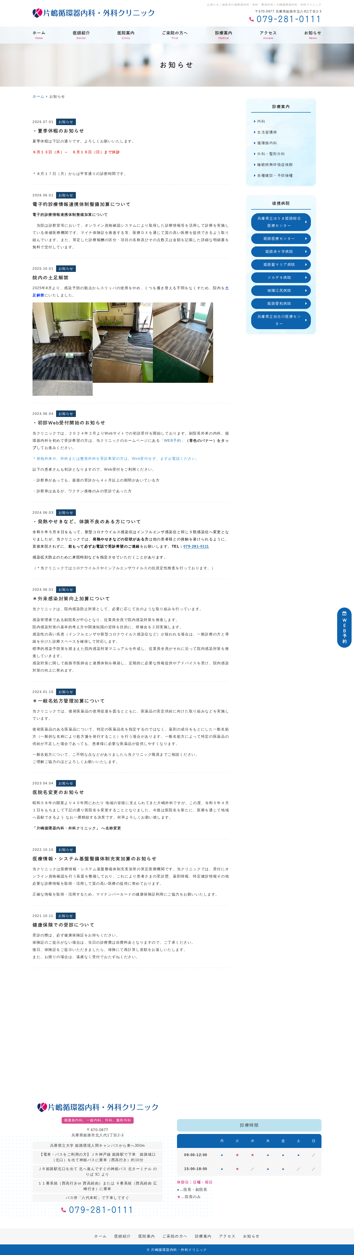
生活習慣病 (267, 132)
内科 (261, 121)
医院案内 (126, 35)
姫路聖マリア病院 (279, 264)
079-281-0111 (196, 546)
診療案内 (223, 35)
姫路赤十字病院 (279, 251)
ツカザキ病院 (279, 277)
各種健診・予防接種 (275, 175)
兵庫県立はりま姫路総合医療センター (279, 222)
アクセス (268, 35)
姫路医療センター (279, 238)
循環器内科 (267, 143)
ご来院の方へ (175, 35)
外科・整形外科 (271, 154)
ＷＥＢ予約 (344, 631)
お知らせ (312, 35)
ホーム (39, 35)
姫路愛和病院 (279, 303)
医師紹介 (81, 35)
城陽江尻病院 (279, 290)
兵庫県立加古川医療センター (279, 320)
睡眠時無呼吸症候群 (275, 164)
